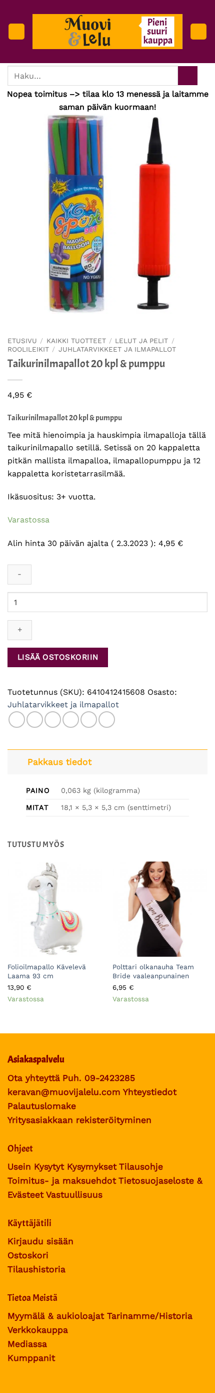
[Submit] (188, 76)
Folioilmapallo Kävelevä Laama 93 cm (47, 971)
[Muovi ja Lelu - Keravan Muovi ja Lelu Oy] (107, 31)
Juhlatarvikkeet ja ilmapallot (117, 349)
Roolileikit (28, 349)
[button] (16, 32)
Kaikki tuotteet (76, 341)
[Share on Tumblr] (106, 719)
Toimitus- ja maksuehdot (62, 1181)
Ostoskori (28, 1255)
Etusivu (22, 341)
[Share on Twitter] (52, 719)
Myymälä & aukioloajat (56, 1316)
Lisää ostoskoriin (58, 657)
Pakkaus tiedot (60, 762)
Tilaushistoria (37, 1269)
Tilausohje (141, 1167)
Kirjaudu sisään (41, 1241)
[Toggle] (17, 761)
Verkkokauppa (38, 1330)
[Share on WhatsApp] (16, 719)
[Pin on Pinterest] (88, 719)
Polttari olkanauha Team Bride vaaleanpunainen (153, 971)
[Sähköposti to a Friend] (70, 719)
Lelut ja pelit (141, 341)
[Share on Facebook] (34, 719)
